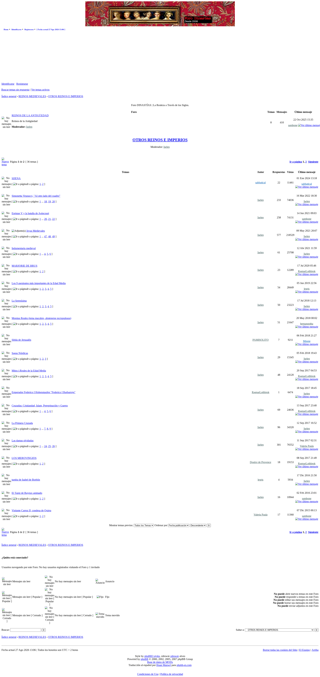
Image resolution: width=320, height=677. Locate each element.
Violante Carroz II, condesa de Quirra (31, 510)
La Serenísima (19, 300)
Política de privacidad (171, 674)
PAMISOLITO (260, 339)
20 (53, 201)
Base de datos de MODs (160, 662)
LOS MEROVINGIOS (24, 458)
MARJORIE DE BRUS (24, 265)
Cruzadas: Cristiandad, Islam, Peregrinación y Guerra (40, 405)
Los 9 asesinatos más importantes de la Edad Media (39, 283)
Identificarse (17, 29)
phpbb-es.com (184, 665)
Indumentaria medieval (24, 248)
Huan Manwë (163, 665)
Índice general (9, 96)
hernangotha (306, 323)
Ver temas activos (40, 89)
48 (49, 236)
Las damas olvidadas (23, 440)
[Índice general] (160, 25)
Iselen (29, 126)
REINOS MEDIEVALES (32, 96)
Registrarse (29, 29)
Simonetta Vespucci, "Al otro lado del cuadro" (36, 195)
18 (45, 201)
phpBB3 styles (152, 656)
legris (307, 288)
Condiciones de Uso (147, 674)
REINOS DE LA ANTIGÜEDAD (30, 115)
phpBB (144, 659)
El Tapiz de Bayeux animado (27, 493)
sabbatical (260, 182)
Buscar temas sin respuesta (15, 89)
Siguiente (313, 161)
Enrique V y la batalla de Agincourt (30, 213)
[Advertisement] (160, 57)
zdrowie (174, 656)
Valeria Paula (307, 446)
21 (49, 219)
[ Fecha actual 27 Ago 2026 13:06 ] (51, 29)
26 (53, 446)
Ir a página (296, 161)
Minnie (306, 341)
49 (53, 236)
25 (49, 446)
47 (45, 236)
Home (6, 29)
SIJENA (16, 178)
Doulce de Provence (260, 462)
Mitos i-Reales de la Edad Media (29, 370)
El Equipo (304, 650)
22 (53, 219)
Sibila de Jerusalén (21, 339)
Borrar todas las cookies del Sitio (280, 650)
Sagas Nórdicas (20, 353)
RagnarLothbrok (307, 271)
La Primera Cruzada (22, 423)
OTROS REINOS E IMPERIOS (65, 96)
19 (49, 201)
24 (45, 446)
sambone (293, 125)
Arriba (315, 650)
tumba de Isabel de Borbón (26, 479)
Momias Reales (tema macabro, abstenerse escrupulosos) (41, 318)
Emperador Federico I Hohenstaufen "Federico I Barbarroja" (44, 392)
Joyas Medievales (35, 230)
